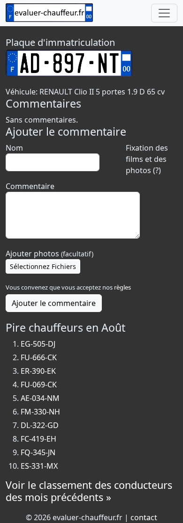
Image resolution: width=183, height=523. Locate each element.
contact (143, 517)
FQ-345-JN (38, 452)
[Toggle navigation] (164, 13)
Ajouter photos (49, 253)
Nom (14, 148)
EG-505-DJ (38, 344)
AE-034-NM (40, 398)
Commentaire (30, 186)
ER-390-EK (38, 371)
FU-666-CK (39, 357)
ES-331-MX (39, 466)
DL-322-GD (40, 425)
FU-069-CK (39, 384)
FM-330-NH (40, 412)
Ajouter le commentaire (54, 303)
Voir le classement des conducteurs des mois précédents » (89, 491)
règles (122, 287)
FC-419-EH (38, 439)
